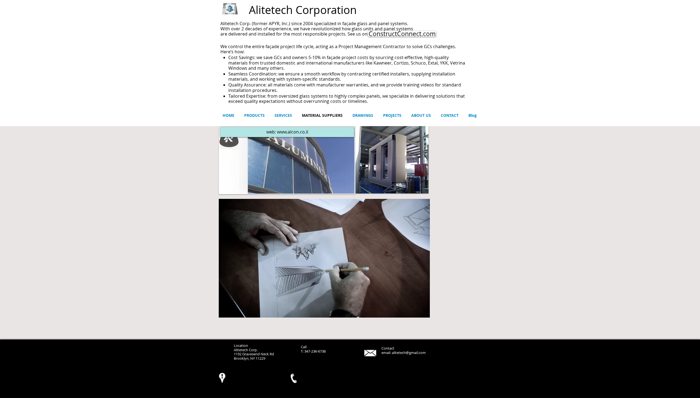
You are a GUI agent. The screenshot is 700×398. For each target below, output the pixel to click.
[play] (417, 189)
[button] (391, 159)
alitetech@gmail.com (409, 352)
